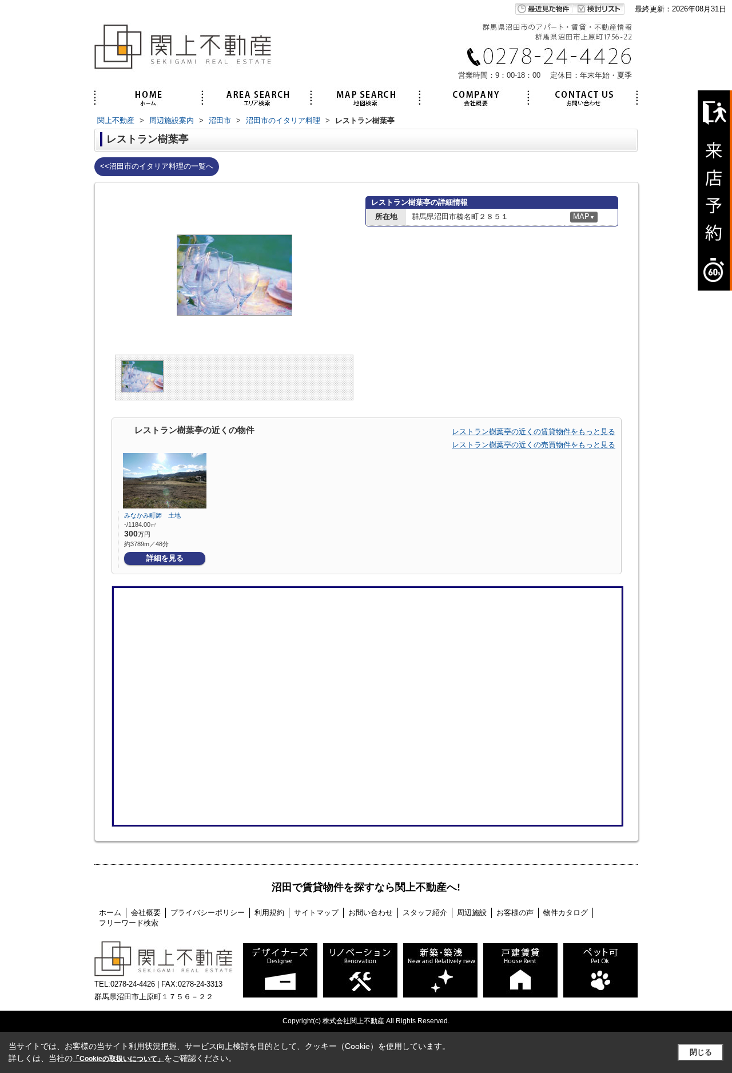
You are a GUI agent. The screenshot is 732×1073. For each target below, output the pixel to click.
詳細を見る (165, 558)
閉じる (701, 1052)
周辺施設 (472, 912)
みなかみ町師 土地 (152, 515)
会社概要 (146, 912)
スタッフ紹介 (425, 912)
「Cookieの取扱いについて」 (118, 1059)
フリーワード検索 (128, 923)
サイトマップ (316, 912)
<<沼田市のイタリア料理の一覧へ (156, 166)
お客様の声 (515, 912)
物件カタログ (565, 912)
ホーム (110, 912)
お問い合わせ (370, 912)
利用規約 (269, 912)
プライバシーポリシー (207, 912)
